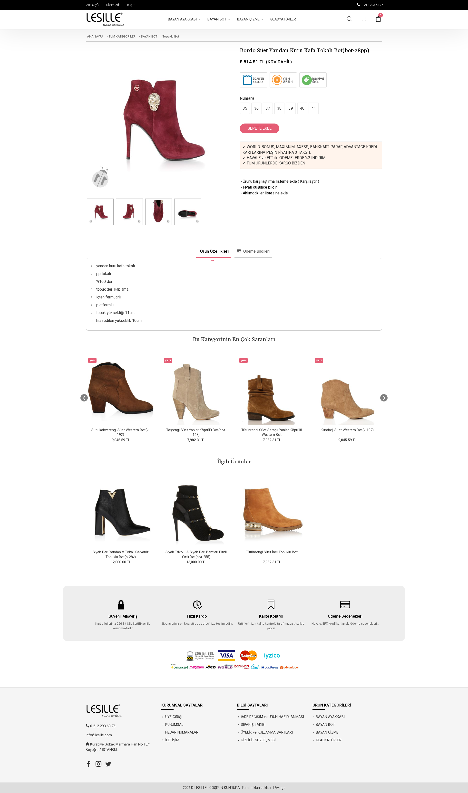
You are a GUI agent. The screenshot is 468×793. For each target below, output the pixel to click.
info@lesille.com (99, 735)
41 (314, 108)
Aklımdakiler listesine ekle (264, 193)
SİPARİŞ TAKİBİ (253, 725)
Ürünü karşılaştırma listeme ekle (268, 181)
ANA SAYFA (95, 36)
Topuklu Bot (171, 36)
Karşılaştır (308, 181)
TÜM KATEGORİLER (122, 36)
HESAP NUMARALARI (182, 732)
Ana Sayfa (92, 5)
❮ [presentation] (84, 397)
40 (302, 108)
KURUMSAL (174, 725)
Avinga (280, 788)
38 (279, 108)
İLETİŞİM (172, 740)
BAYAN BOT (149, 36)
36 (256, 108)
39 (291, 108)
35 (245, 108)
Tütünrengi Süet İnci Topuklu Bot (272, 552)
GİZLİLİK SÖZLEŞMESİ (258, 740)
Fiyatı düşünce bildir (258, 187)
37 (268, 108)
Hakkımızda (111, 5)
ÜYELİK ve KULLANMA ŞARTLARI (267, 732)
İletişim (129, 5)
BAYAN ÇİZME (327, 732)
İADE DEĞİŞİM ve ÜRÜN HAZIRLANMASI (272, 717)
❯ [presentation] (384, 397)
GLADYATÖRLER (328, 740)
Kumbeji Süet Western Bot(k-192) (347, 430)
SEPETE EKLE (260, 128)
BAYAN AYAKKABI (330, 717)
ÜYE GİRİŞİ (173, 717)
